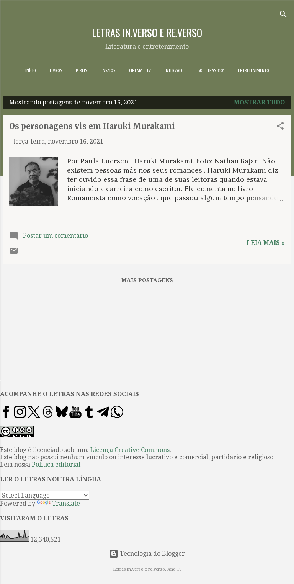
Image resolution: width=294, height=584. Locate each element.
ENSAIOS (108, 70)
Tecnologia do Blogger (151, 553)
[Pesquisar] (283, 15)
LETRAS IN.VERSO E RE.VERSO (147, 32)
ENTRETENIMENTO (253, 70)
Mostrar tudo (259, 102)
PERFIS (81, 70)
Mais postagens (147, 280)
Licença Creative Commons (130, 449)
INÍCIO (30, 70)
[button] (280, 127)
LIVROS (56, 70)
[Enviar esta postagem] (13, 253)
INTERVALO (174, 70)
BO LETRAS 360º (211, 70)
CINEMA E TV (140, 70)
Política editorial (56, 464)
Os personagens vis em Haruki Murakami (92, 126)
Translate (66, 503)
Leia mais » (266, 242)
